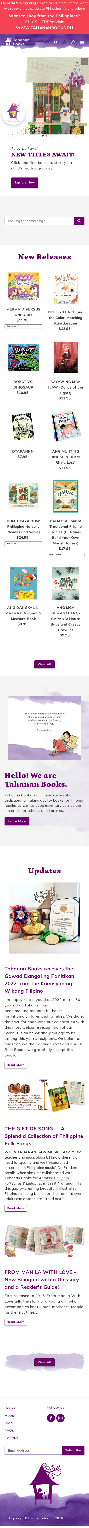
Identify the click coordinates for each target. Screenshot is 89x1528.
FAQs (9, 1430)
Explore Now (24, 182)
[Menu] (82, 42)
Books (10, 1408)
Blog (9, 1423)
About (10, 1415)
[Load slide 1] (43, 136)
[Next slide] (76, 135)
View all (44, 664)
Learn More (17, 821)
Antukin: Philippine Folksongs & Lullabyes (38, 1180)
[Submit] (79, 221)
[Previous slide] (12, 135)
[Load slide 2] (47, 136)
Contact (12, 1437)
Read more (16, 1065)
